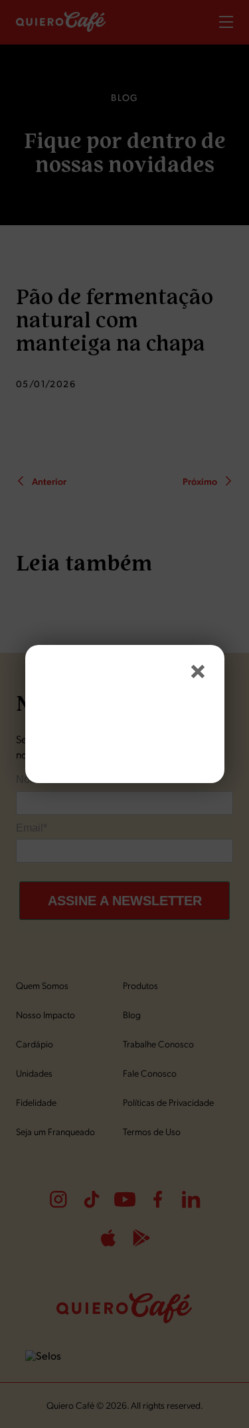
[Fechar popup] (197, 671)
